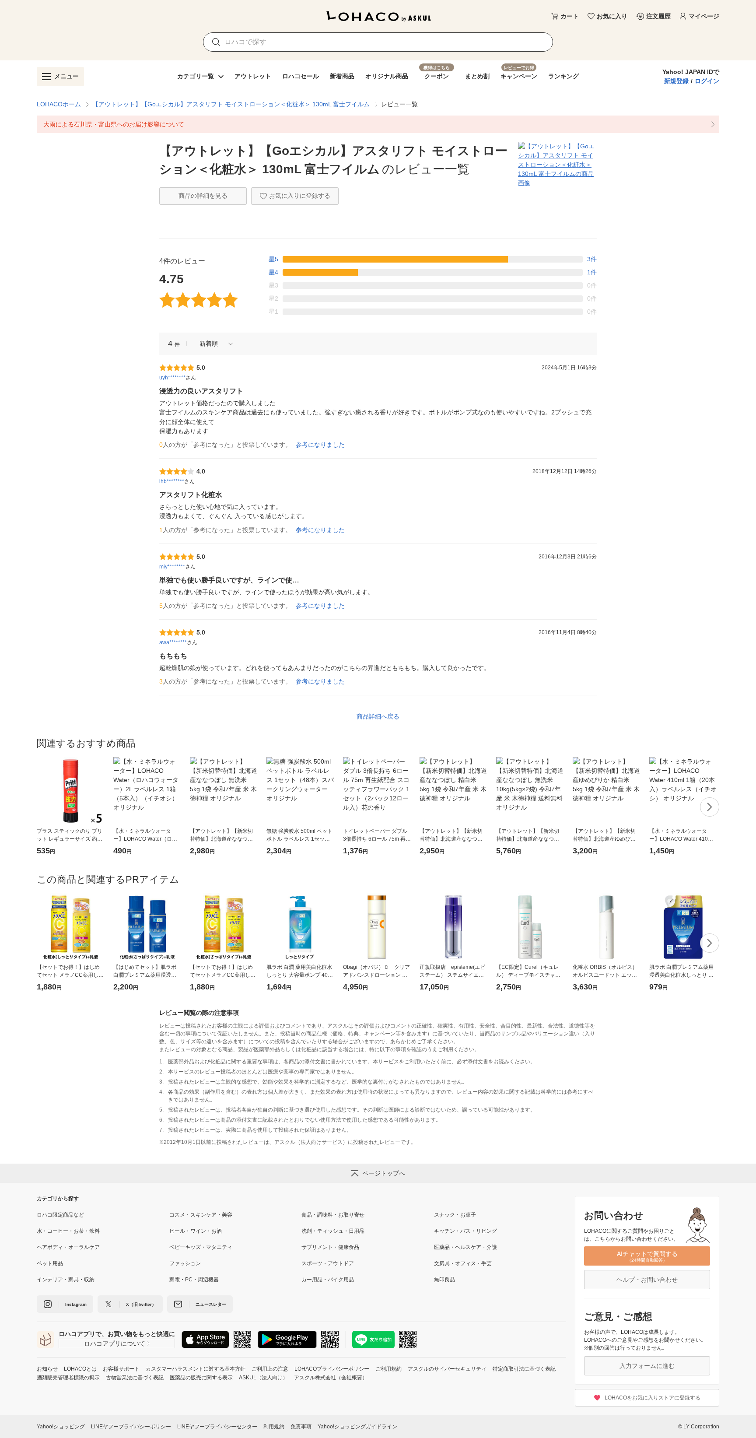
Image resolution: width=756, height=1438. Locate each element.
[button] (213, 343)
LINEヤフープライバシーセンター (217, 1426)
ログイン (707, 80)
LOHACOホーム (59, 104)
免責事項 (301, 1426)
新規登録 (676, 80)
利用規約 (273, 1426)
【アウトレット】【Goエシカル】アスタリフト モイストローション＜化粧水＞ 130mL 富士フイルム (231, 104)
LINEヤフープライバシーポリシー (131, 1426)
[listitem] (378, 124)
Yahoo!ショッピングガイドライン (357, 1426)
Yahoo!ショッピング (61, 1426)
